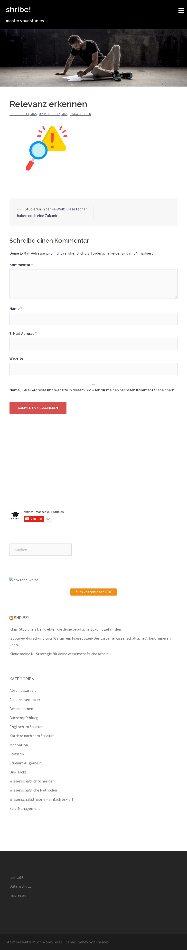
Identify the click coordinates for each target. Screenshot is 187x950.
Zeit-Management (24, 808)
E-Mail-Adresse (23, 333)
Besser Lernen (21, 708)
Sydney (82, 942)
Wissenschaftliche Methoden (33, 790)
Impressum (18, 895)
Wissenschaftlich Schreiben (32, 781)
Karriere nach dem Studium (32, 735)
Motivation (18, 744)
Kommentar (21, 264)
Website (16, 358)
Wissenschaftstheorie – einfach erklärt (41, 799)
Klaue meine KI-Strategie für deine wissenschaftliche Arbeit (58, 653)
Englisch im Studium (26, 726)
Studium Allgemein (25, 763)
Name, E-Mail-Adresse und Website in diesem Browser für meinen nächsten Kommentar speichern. (92, 389)
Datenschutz (20, 886)
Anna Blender (81, 114)
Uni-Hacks (18, 772)
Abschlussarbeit (22, 690)
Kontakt (16, 877)
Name (15, 308)
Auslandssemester (24, 699)
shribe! (18, 9)
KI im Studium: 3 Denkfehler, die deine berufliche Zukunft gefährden (65, 629)
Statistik (16, 754)
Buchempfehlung (23, 717)
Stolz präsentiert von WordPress (33, 942)
